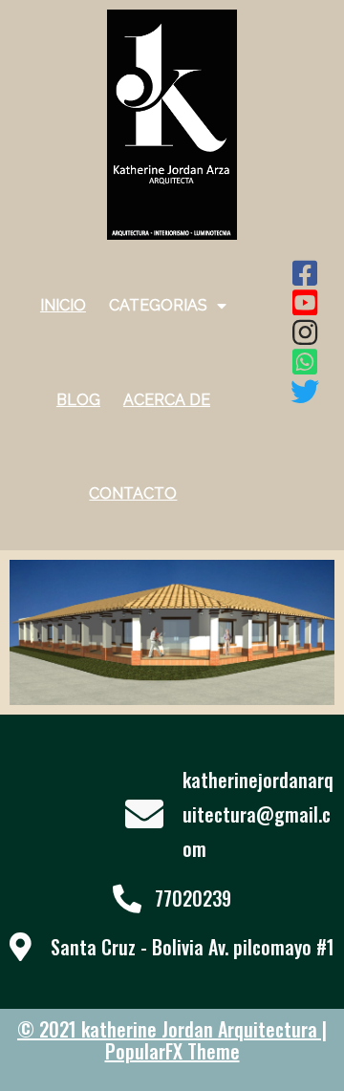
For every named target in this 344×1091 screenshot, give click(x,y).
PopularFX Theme (172, 1051)
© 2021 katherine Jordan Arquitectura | (172, 1029)
